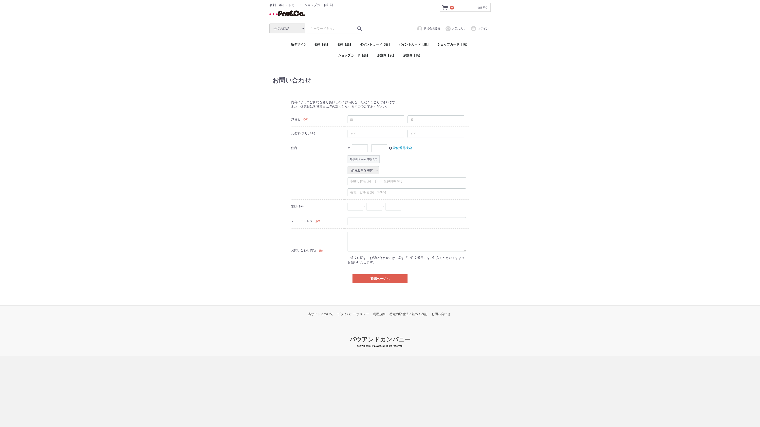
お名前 (295, 119)
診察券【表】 (386, 55)
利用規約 (379, 314)
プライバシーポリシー (353, 314)
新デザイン (299, 44)
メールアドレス (302, 221)
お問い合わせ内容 (303, 250)
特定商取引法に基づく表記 (409, 314)
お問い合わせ (440, 314)
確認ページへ (380, 279)
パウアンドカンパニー (380, 339)
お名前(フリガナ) (303, 133)
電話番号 (297, 206)
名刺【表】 (322, 44)
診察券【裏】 (412, 55)
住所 (294, 148)
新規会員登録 (432, 28)
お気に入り (459, 28)
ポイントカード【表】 (375, 44)
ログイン (483, 28)
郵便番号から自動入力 (363, 159)
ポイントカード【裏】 (414, 44)
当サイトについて (320, 314)
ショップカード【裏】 (354, 55)
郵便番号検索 (402, 148)
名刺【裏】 (345, 44)
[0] (445, 7)
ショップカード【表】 (453, 44)
